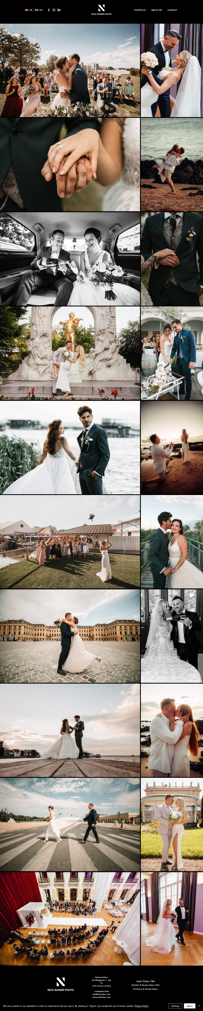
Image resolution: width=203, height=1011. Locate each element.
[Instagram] (54, 10)
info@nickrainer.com (101, 994)
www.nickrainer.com (101, 997)
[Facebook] (49, 10)
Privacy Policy (141, 1006)
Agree (190, 1006)
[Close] (199, 1005)
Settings (175, 1006)
